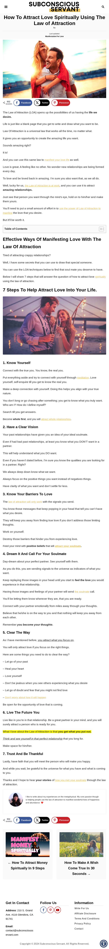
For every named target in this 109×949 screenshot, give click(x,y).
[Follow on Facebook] (43, 910)
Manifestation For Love (54, 36)
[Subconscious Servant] (54, 6)
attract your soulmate (68, 546)
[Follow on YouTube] (57, 910)
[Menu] (6, 7)
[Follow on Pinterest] (50, 910)
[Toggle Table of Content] (100, 229)
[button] (104, 944)
